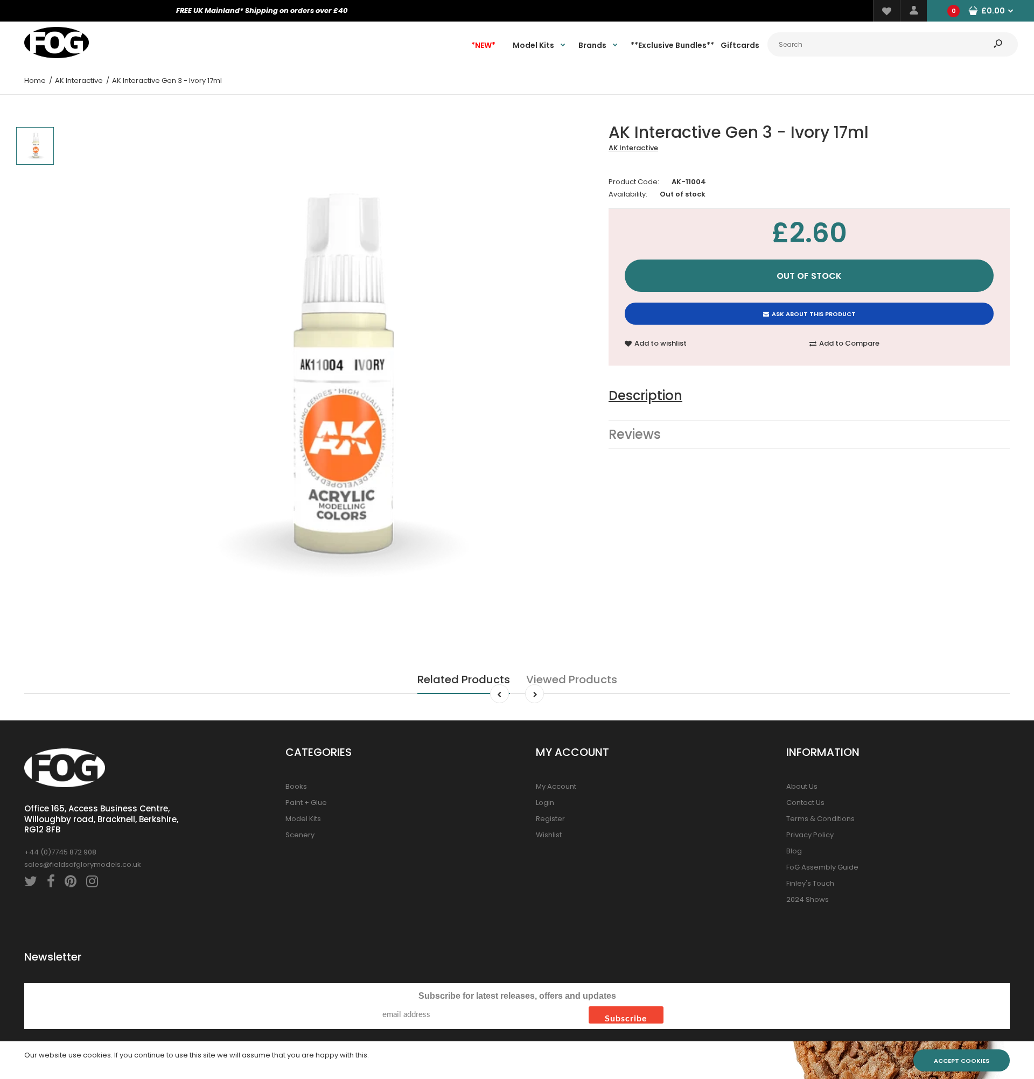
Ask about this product (814, 314)
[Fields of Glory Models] (56, 56)
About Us (802, 786)
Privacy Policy (810, 835)
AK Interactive (633, 148)
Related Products (463, 679)
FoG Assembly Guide (822, 867)
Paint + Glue (306, 802)
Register (550, 819)
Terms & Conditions (820, 819)
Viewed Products (571, 679)
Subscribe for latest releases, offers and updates (517, 995)
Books (296, 786)
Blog (794, 851)
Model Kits (303, 819)
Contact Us (805, 802)
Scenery (300, 835)
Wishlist (549, 835)
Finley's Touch (810, 883)
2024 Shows (807, 899)
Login (545, 802)
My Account (556, 786)
